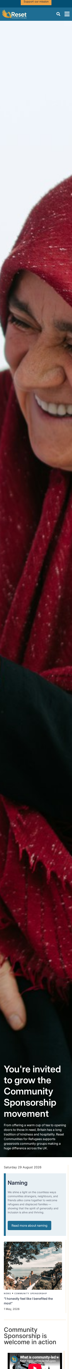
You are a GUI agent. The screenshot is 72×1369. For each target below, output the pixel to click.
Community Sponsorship (30, 1293)
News (7, 1293)
